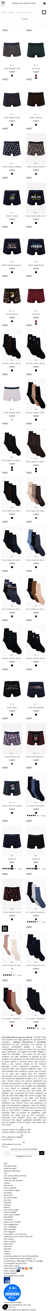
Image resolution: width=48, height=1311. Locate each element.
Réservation (8, 1244)
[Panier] (44, 3)
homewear (41, 1042)
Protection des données (13, 1180)
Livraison (7, 1205)
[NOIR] (36, 124)
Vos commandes (10, 1197)
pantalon (42, 1086)
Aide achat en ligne (11, 1210)
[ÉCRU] (12, 972)
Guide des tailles (10, 1168)
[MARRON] (12, 470)
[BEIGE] (36, 518)
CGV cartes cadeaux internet (15, 1175)
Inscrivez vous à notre (24, 1149)
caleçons (16, 1042)
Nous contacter (10, 1188)
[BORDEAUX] (36, 75)
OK (41, 1153)
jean (30, 1086)
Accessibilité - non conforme (15, 1234)
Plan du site (8, 1185)
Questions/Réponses (12, 1171)
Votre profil (8, 1195)
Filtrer (25, 19)
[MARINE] (12, 75)
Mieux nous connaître (12, 1222)
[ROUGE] (12, 1025)
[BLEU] (36, 567)
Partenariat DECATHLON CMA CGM (18, 1236)
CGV (5, 1173)
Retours (7, 1207)
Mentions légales (10, 1178)
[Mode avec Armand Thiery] (24, 3)
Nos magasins (9, 1232)
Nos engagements (11, 1224)
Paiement (7, 1202)
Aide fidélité (8, 1217)
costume (25, 1088)
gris (39, 1095)
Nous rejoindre (10, 1229)
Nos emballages (10, 1227)
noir (16, 1095)
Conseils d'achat (10, 1166)
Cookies (7, 1183)
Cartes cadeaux (10, 1241)
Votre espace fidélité (12, 1214)
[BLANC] (12, 419)
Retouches (8, 1246)
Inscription (8, 1193)
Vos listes (7, 1200)
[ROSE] (12, 124)
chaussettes (27, 1042)
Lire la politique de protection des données (16, 1301)
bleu (21, 1095)
